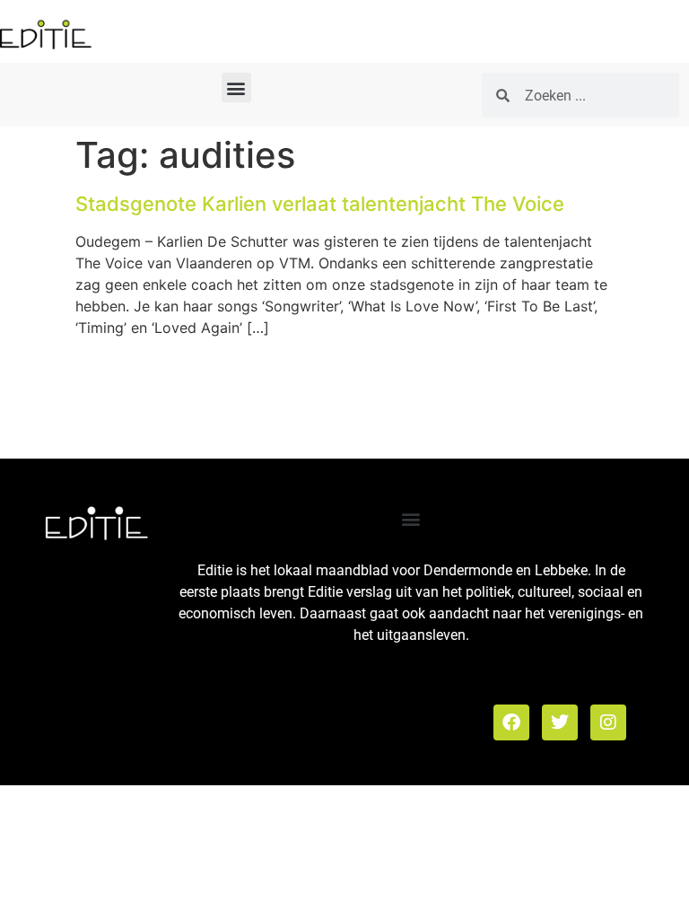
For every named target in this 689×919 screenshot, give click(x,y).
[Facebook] (511, 722)
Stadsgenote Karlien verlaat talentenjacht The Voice (319, 203)
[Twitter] (560, 722)
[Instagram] (608, 722)
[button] (236, 87)
